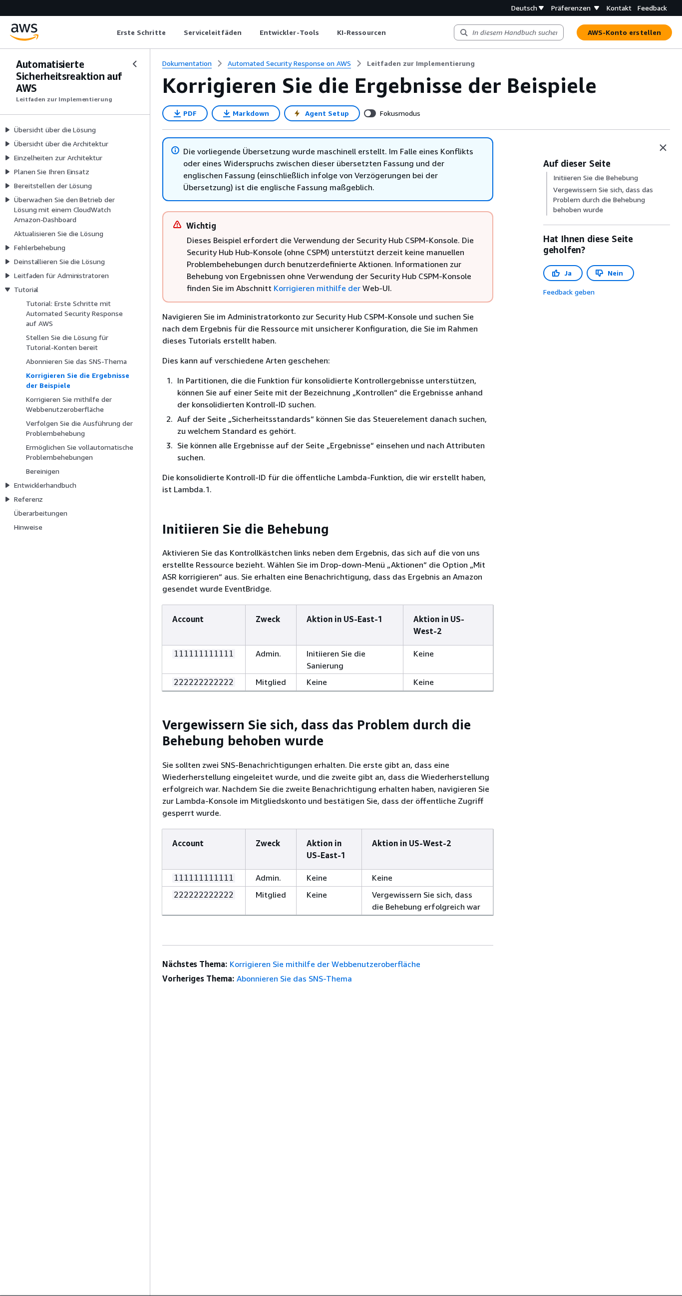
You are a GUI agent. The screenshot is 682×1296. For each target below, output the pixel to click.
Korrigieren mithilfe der (317, 288)
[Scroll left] (109, 32)
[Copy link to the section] (154, 529)
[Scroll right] (393, 32)
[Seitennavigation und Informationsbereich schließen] (663, 148)
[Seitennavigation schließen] (135, 64)
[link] (421, 63)
